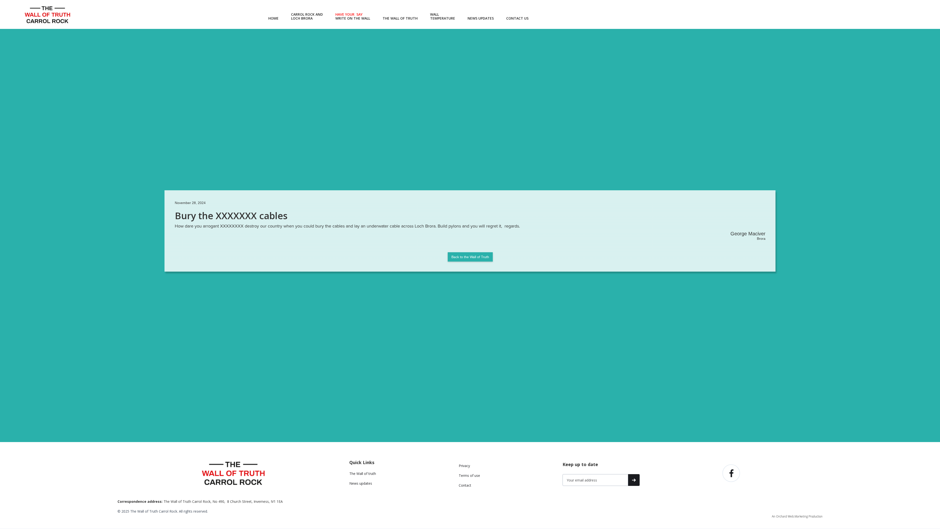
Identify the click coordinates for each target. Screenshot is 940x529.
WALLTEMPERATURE (442, 16)
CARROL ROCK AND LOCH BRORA (307, 16)
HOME (273, 18)
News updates (360, 483)
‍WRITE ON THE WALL (352, 16)
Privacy (464, 465)
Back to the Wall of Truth (470, 257)
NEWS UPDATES (481, 18)
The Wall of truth (362, 473)
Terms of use (469, 475)
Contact (465, 485)
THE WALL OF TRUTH (400, 18)
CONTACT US (517, 18)
